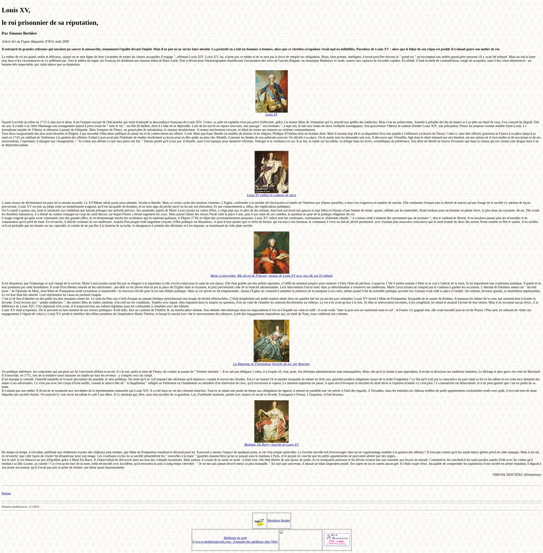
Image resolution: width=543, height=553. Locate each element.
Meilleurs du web (235, 538)
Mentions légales (278, 520)
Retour (6, 493)
